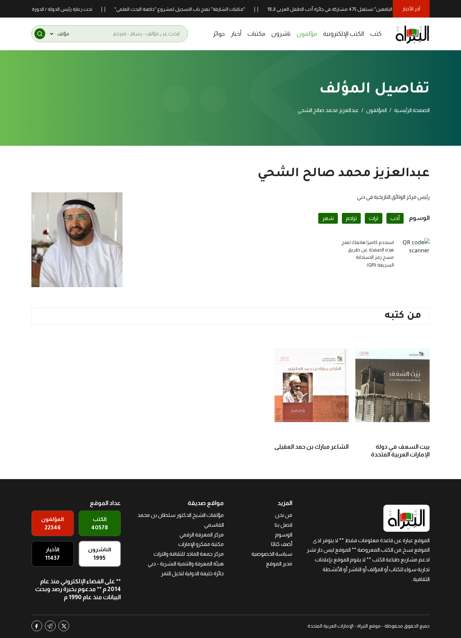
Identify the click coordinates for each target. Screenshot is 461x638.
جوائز (219, 33)
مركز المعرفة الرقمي (202, 534)
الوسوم (283, 534)
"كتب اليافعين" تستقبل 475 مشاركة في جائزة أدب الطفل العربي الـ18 (347, 9)
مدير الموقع (279, 563)
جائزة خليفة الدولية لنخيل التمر (192, 573)
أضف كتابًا (281, 544)
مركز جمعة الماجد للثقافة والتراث (189, 554)
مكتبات (256, 33)
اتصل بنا (283, 525)
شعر (328, 218)
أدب (395, 218)
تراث (373, 218)
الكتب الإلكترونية (343, 33)
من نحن (283, 515)
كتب (376, 33)
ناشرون (281, 33)
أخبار (236, 33)
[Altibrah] (412, 34)
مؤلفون (307, 33)
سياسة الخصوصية (271, 554)
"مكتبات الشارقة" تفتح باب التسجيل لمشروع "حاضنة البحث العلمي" (192, 9)
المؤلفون (376, 110)
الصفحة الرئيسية (412, 110)
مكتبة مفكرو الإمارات (201, 544)
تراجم (351, 218)
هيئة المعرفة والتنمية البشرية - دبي (186, 563)
